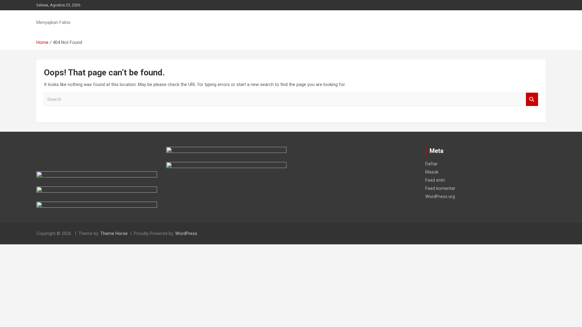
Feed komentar (440, 188)
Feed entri (435, 180)
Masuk (431, 172)
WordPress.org (440, 196)
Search (532, 99)
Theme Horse (114, 233)
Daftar (431, 164)
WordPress (186, 233)
